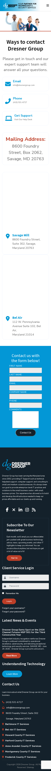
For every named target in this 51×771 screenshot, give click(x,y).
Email (24, 83)
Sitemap (30, 767)
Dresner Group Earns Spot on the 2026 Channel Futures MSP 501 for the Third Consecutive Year (23, 632)
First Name (15, 365)
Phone (20, 100)
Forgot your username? (13, 608)
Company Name (17, 392)
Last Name (15, 374)
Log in (9, 601)
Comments (15, 409)
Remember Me (12, 593)
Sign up (14, 558)
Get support (23, 117)
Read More (11, 656)
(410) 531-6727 (14, 702)
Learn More (12, 674)
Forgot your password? (13, 611)
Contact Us (25, 432)
